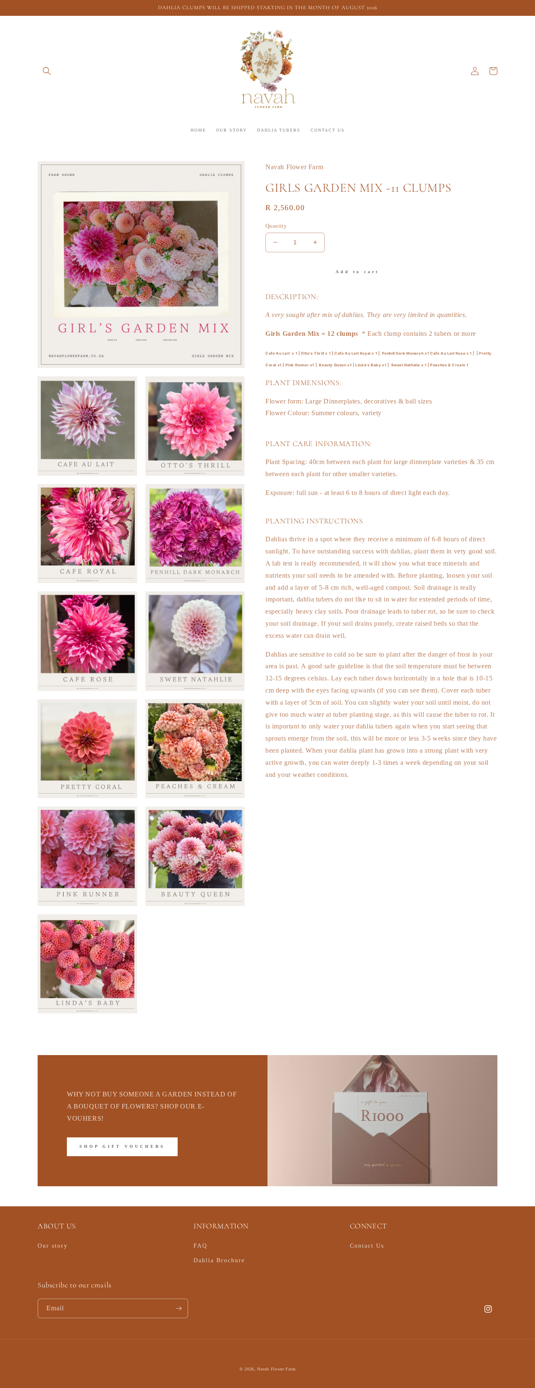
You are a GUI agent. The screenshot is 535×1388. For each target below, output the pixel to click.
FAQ (200, 1246)
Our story (53, 1246)
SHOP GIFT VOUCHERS (122, 1146)
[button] (47, 71)
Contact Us (367, 1246)
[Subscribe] (178, 1308)
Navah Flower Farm (276, 1369)
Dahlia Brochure (219, 1260)
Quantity (276, 226)
